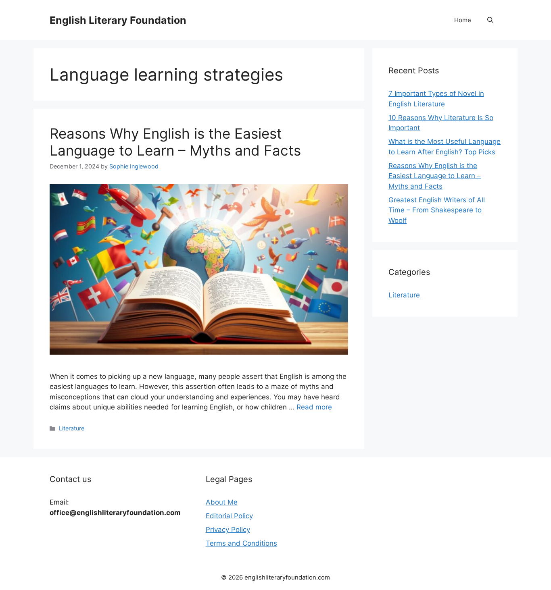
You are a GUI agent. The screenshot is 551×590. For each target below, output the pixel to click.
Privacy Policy (228, 530)
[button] (490, 20)
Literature (71, 428)
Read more (314, 407)
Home (462, 20)
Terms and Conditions (241, 543)
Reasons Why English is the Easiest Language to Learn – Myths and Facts (175, 142)
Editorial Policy (229, 516)
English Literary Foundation (118, 20)
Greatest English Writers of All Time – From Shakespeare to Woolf (436, 210)
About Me (222, 502)
